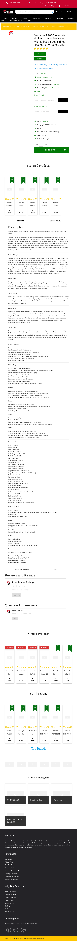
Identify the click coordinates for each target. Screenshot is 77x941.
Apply (63, 111)
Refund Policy (55, 221)
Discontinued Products (12, 876)
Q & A (55, 569)
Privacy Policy (9, 862)
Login (55, 11)
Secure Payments (10, 891)
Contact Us (36, 18)
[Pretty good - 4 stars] (22, 586)
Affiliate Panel (9, 912)
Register (68, 11)
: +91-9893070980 (13, 3)
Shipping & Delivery (11, 894)
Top (38, 748)
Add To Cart (55, 150)
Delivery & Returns (11, 873)
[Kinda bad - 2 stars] (16, 586)
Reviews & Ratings (22, 569)
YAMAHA (45, 121)
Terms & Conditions (11, 897)
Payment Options (10, 868)
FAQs (6, 909)
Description (21, 221)
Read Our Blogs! (50, 6)
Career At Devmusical (12, 871)
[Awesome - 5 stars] (24, 586)
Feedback (59, 18)
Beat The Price (9, 865)
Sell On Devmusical (15, 20)
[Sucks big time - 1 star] (13, 586)
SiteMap (7, 906)
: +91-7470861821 (50, 3)
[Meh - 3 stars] (19, 586)
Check (62, 100)
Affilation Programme (11, 879)
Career (29, 20)
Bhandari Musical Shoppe (54, 88)
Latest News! (68, 6)
